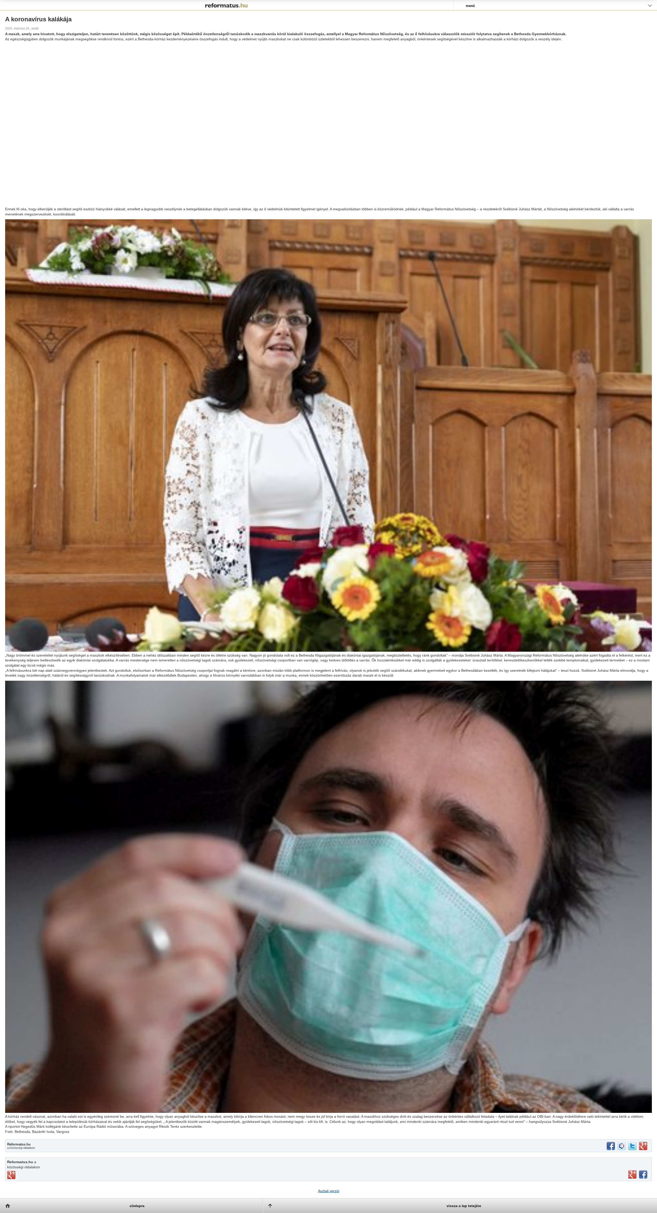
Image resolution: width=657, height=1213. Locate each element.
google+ (643, 1146)
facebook (611, 1146)
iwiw (621, 1146)
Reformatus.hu (226, 5)
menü (470, 6)
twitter (632, 1146)
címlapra (137, 1206)
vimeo (11, 1175)
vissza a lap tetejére (464, 1206)
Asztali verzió (328, 1191)
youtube (632, 1174)
